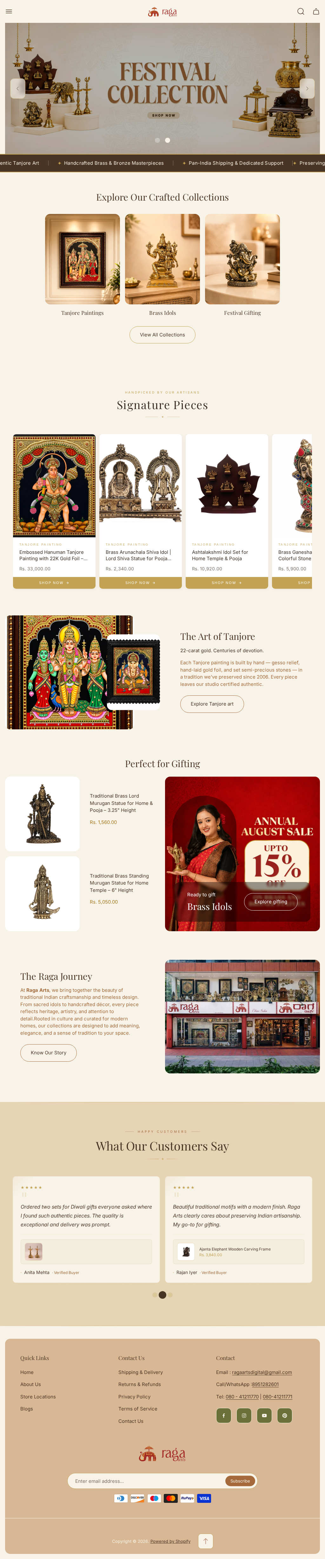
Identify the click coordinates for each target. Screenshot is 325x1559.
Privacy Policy (134, 1397)
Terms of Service (137, 1409)
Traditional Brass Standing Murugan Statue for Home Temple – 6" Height (119, 883)
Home (27, 1372)
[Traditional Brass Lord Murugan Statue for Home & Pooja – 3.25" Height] (42, 814)
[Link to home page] (162, 1453)
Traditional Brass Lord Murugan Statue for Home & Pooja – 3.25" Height (121, 803)
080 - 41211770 (242, 1397)
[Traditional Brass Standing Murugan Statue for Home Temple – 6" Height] (42, 893)
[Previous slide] (17, 88)
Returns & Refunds (139, 1384)
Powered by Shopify (170, 1541)
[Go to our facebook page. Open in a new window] (223, 1415)
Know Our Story (48, 1053)
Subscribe (240, 1480)
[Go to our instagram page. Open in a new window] (244, 1415)
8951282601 (265, 1384)
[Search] (301, 11)
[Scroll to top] (205, 1541)
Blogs (26, 1409)
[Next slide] (307, 88)
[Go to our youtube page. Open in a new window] (264, 1415)
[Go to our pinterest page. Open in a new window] (284, 1415)
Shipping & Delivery (140, 1372)
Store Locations (38, 1397)
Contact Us (130, 1421)
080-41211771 (277, 1397)
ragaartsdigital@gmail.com (262, 1372)
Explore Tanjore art (212, 704)
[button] (157, 140)
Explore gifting (271, 902)
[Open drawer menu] (9, 11)
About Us (30, 1384)
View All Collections (162, 335)
